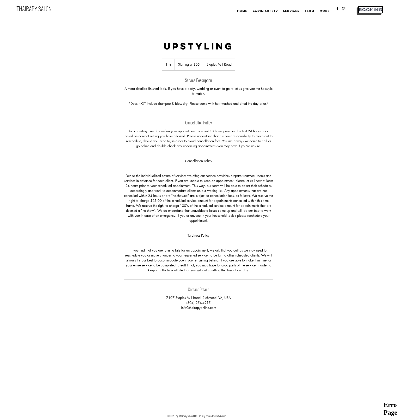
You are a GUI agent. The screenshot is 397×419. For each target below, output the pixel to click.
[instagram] (344, 9)
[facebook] (337, 9)
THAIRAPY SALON (34, 8)
